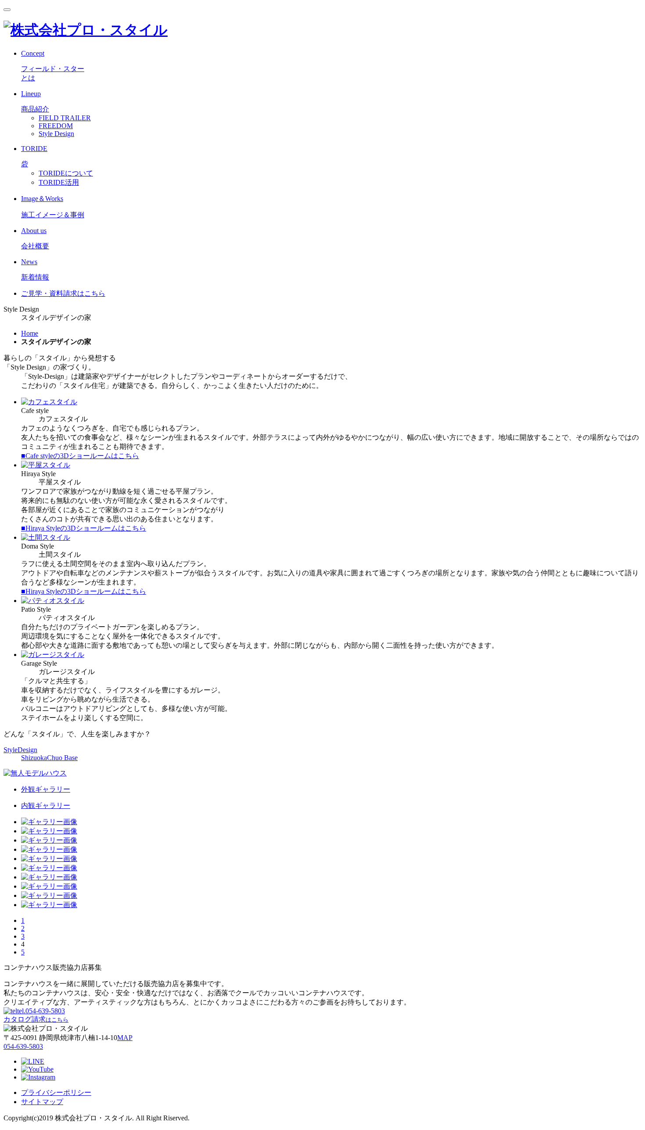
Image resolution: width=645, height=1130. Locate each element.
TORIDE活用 (59, 182)
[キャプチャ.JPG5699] (49, 886)
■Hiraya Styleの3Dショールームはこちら (83, 528)
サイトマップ (42, 1101)
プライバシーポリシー (56, 1092)
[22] (49, 831)
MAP (125, 1037)
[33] (49, 840)
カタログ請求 (36, 1019)
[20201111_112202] (49, 858)
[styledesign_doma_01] (49, 877)
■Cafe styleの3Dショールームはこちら (80, 455)
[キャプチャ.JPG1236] (49, 895)
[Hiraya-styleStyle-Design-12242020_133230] (49, 868)
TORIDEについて (66, 173)
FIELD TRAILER (65, 118)
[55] (49, 821)
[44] (49, 849)
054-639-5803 (41, 1011)
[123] (49, 904)
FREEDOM (56, 125)
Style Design (56, 133)
